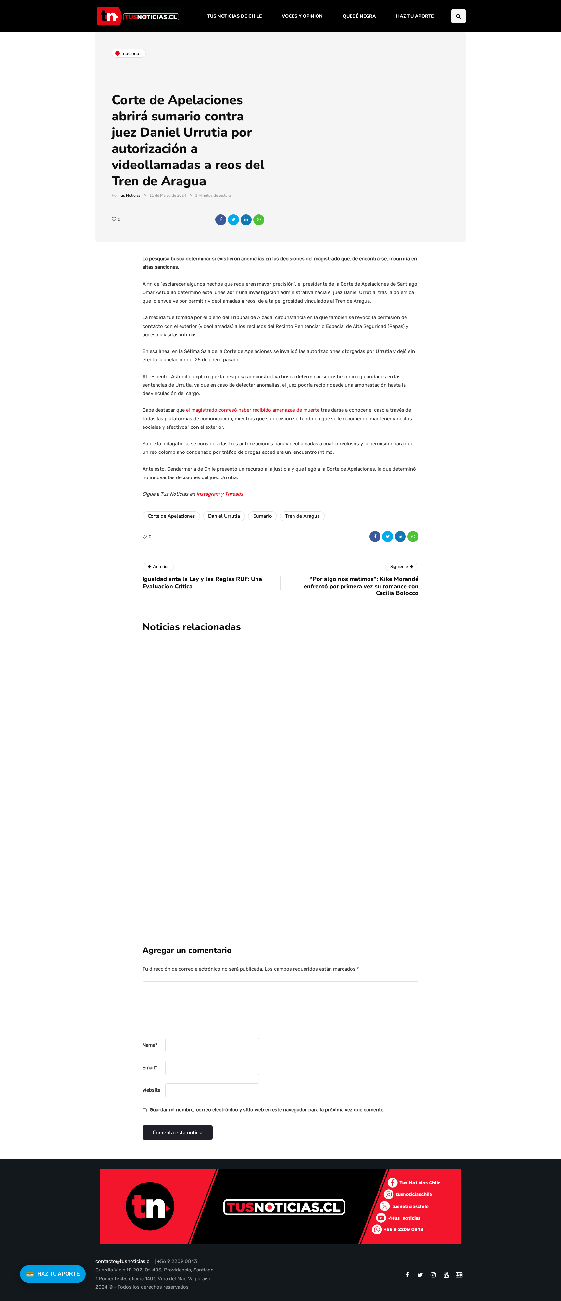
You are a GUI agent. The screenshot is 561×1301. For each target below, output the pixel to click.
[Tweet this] (233, 219)
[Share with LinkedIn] (246, 219)
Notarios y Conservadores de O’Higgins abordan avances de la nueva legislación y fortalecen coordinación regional (321, 844)
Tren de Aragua (302, 516)
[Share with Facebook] (220, 219)
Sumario (262, 516)
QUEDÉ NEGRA (359, 16)
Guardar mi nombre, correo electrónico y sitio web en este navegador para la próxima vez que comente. (267, 1110)
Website (151, 1090)
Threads (234, 494)
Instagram (207, 494)
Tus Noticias (129, 195)
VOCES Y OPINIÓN (302, 16)
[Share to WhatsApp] (258, 219)
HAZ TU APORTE (415, 16)
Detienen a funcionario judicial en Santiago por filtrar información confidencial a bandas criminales (313, 771)
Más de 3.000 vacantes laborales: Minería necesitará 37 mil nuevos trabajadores (316, 697)
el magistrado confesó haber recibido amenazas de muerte (252, 410)
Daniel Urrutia (224, 516)
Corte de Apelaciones (171, 516)
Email (150, 1068)
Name (150, 1045)
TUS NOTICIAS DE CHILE (234, 16)
